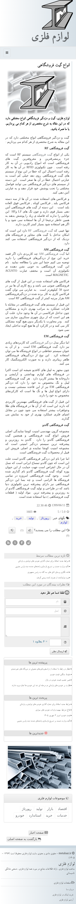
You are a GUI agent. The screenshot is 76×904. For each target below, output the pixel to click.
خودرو (20, 815)
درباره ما (69, 889)
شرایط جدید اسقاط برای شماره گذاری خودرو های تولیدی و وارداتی (43, 561)
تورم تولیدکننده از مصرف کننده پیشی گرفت (53, 578)
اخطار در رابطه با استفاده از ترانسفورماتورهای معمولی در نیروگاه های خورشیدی (41, 669)
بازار (50, 809)
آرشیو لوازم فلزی (66, 900)
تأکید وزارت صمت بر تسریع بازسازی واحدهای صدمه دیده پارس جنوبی (42, 567)
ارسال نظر (58, 651)
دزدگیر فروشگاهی (41, 342)
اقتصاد (62, 809)
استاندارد (35, 815)
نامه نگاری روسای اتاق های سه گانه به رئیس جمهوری (48, 572)
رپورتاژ (45, 518)
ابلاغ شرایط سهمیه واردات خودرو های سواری (53, 710)
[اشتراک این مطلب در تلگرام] (28, 542)
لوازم (64, 522)
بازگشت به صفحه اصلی (22, 839)
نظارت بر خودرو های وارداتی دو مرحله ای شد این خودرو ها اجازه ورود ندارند (41, 685)
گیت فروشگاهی (42, 154)
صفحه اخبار (37, 832)
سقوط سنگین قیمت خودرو (60, 675)
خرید (19, 518)
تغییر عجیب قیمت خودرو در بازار (58, 680)
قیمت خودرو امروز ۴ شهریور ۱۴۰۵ (57, 715)
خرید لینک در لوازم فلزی (62, 895)
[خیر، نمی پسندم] (12, 530)
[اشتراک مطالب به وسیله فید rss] (8, 542)
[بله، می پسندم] (29, 530)
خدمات (62, 815)
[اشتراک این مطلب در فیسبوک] (22, 542)
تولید (31, 518)
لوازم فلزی (50, 38)
